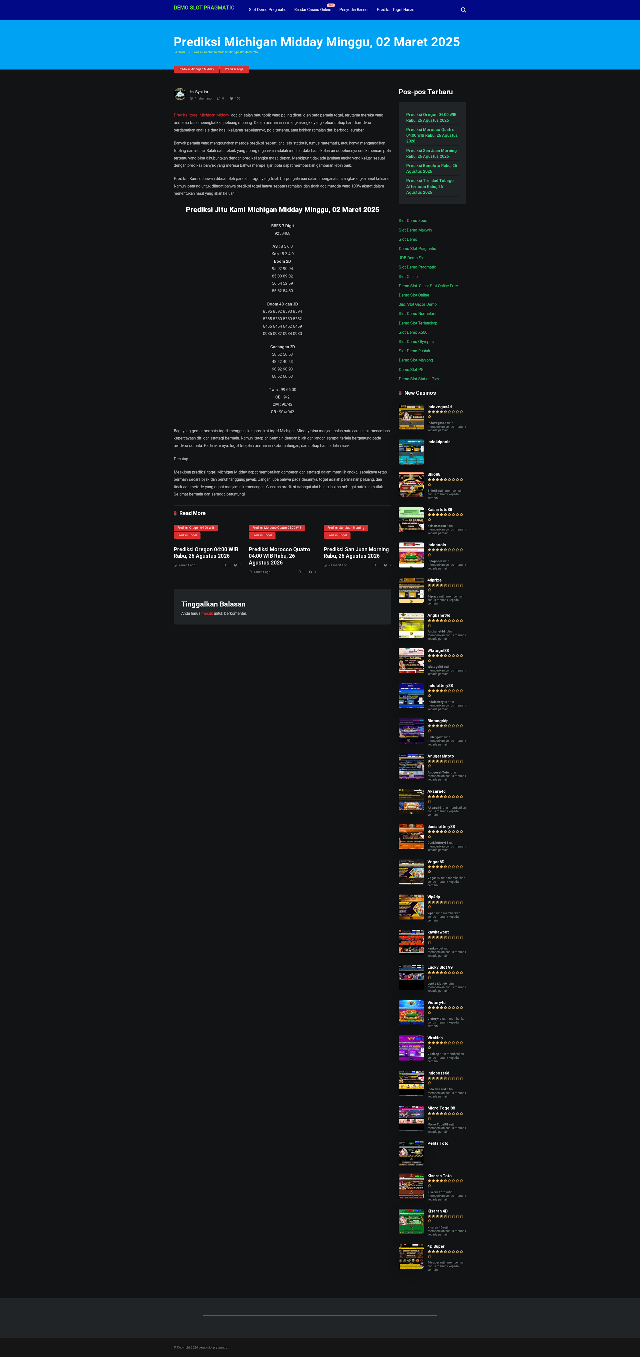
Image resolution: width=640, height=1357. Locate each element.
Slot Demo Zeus (413, 220)
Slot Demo (408, 239)
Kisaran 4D (438, 1211)
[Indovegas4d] (411, 428)
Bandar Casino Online (312, 9)
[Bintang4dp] (411, 742)
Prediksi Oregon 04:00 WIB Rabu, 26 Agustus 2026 (206, 552)
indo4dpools (439, 442)
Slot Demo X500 (413, 332)
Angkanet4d (439, 615)
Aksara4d (437, 791)
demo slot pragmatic (204, 7)
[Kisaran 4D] (411, 1232)
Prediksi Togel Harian (395, 9)
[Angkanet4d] (411, 636)
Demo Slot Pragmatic (417, 248)
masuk (207, 613)
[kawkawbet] (411, 953)
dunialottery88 (441, 826)
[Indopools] (411, 566)
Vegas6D (436, 862)
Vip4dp (434, 896)
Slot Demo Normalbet (417, 313)
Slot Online (408, 276)
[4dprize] (411, 601)
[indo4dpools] (411, 463)
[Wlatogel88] (411, 672)
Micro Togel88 (441, 1108)
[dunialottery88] (411, 848)
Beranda (180, 52)
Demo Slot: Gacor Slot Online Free (428, 286)
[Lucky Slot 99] (411, 988)
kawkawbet (438, 932)
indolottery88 (440, 685)
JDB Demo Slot (412, 258)
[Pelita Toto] (411, 1164)
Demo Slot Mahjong (416, 360)
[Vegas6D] (411, 883)
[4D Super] (411, 1267)
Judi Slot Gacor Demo (418, 304)
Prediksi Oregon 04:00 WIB (196, 528)
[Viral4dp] (411, 1059)
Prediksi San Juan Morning (346, 528)
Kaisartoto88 (440, 509)
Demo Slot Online (414, 295)
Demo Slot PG (411, 369)
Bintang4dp (438, 720)
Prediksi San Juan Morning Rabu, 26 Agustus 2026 (356, 552)
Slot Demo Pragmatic (267, 9)
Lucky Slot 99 (440, 967)
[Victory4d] (411, 1024)
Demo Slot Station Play (419, 378)
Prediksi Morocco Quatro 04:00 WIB (277, 528)
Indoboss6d (438, 1073)
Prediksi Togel (234, 69)
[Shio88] (411, 495)
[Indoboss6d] (411, 1094)
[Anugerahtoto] (411, 777)
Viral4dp (435, 1038)
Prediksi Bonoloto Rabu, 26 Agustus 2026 (431, 168)
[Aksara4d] (411, 812)
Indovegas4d (440, 406)
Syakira (201, 92)
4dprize (435, 580)
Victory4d (437, 1002)
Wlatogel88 (438, 650)
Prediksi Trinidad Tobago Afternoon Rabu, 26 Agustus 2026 (430, 186)
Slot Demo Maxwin (415, 230)
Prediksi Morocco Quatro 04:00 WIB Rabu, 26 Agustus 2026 (279, 556)
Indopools (437, 544)
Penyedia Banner (354, 9)
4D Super (436, 1246)
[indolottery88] (411, 706)
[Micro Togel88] (411, 1129)
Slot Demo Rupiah (414, 350)
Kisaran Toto (440, 1176)
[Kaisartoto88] (411, 530)
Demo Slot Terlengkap (418, 323)
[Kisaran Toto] (411, 1197)
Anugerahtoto (441, 756)
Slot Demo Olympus (416, 341)
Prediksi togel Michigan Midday (201, 115)
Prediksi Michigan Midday (196, 69)
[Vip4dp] (411, 918)
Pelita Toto (438, 1143)
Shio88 (434, 474)
